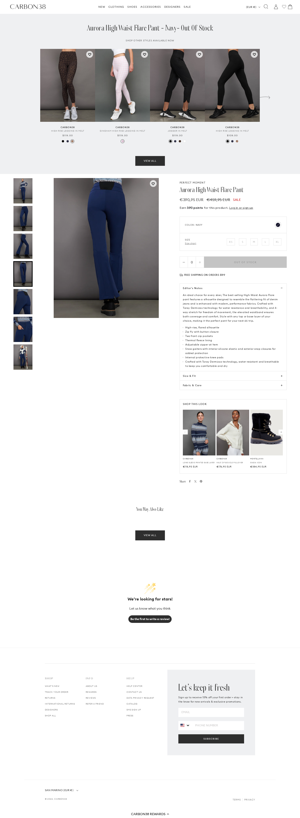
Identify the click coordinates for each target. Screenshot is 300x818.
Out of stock (245, 262)
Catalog (132, 704)
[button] (150, 814)
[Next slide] (265, 96)
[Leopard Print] (72, 141)
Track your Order (56, 692)
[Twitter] (195, 481)
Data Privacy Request (140, 698)
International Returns (60, 704)
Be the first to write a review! (150, 619)
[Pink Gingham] (122, 141)
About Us (91, 686)
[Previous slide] (35, 96)
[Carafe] (180, 141)
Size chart (190, 243)
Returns (50, 698)
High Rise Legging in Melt (67, 131)
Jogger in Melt (177, 131)
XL (277, 241)
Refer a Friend (95, 704)
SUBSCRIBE (211, 738)
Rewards (91, 692)
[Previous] (185, 432)
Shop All (50, 715)
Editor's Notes (192, 288)
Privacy (249, 799)
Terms (237, 799)
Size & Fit (189, 375)
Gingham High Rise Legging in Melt (122, 131)
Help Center (134, 686)
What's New (52, 686)
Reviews (91, 698)
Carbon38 (60, 799)
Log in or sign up (241, 208)
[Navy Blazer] (67, 141)
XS (230, 241)
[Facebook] (190, 481)
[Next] (281, 432)
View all (150, 160)
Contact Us (134, 692)
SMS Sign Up (134, 709)
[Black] (63, 141)
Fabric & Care (192, 385)
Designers (51, 709)
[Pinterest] (201, 481)
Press (130, 715)
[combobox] (185, 725)
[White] (184, 141)
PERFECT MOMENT (193, 182)
